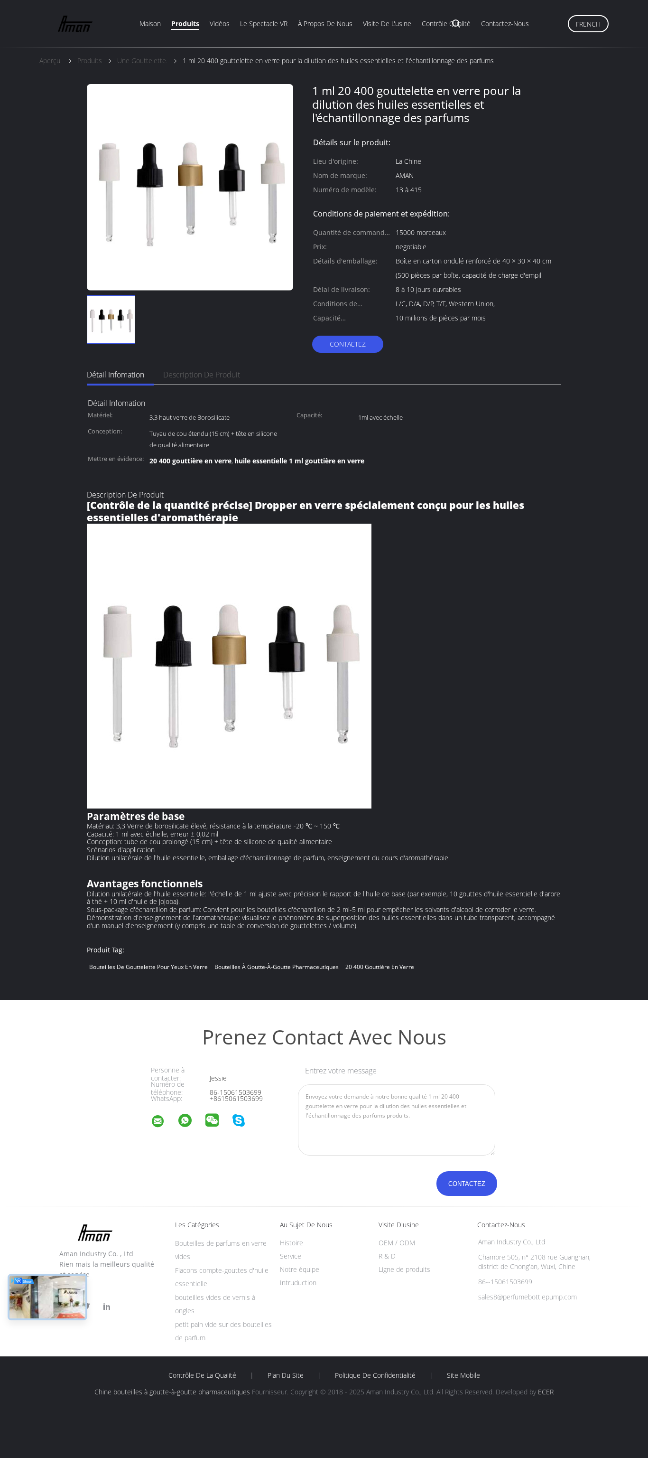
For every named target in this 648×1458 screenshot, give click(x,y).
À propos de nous (325, 23)
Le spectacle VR (263, 23)
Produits (185, 23)
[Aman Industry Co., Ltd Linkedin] (106, 1307)
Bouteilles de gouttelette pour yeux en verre (148, 967)
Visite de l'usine (387, 23)
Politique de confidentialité (375, 1375)
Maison (150, 23)
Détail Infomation (115, 374)
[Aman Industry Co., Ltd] (163, 1122)
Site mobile (463, 1375)
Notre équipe (299, 1269)
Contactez (348, 343)
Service (290, 1255)
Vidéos (220, 23)
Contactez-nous (505, 23)
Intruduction (298, 1282)
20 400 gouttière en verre (379, 967)
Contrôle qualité (446, 23)
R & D (387, 1255)
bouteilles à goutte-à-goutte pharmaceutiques (276, 967)
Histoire (291, 1242)
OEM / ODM (397, 1242)
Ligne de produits (404, 1269)
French (588, 23)
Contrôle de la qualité (202, 1375)
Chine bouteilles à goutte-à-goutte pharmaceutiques (172, 1391)
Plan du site (286, 1375)
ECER (546, 1391)
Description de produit (201, 374)
